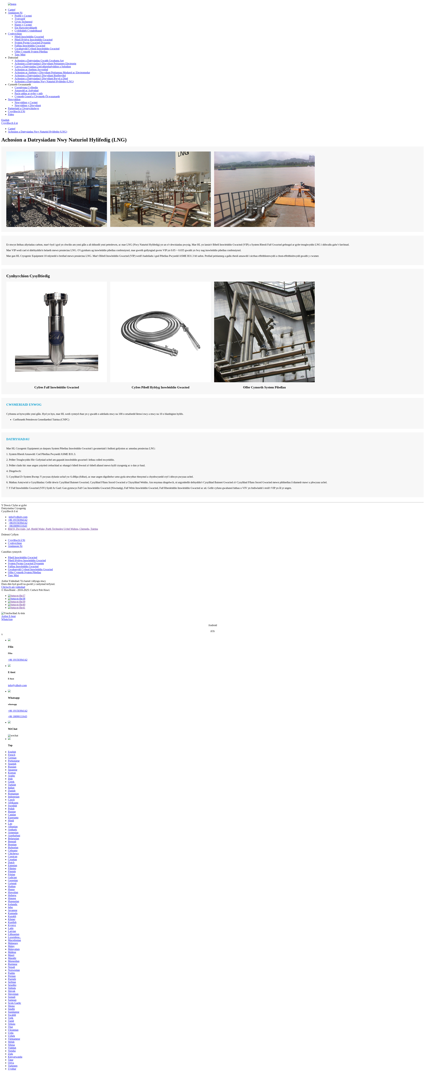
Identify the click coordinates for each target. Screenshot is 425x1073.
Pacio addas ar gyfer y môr (29, 93)
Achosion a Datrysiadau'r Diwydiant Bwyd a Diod (41, 78)
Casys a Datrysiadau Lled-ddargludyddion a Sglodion (43, 66)
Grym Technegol (23, 21)
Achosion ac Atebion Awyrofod (31, 69)
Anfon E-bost (8, 616)
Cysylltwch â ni (9, 123)
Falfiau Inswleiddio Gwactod (30, 45)
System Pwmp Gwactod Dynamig (32, 42)
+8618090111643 (18, 525)
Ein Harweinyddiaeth (26, 27)
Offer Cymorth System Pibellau (31, 51)
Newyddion (14, 99)
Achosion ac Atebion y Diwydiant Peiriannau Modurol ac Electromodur (52, 72)
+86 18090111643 (17, 716)
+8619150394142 (18, 522)
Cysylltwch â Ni (16, 111)
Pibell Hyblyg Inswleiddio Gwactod (33, 39)
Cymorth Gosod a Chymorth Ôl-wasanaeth (37, 96)
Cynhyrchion (15, 33)
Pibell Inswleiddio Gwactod (29, 36)
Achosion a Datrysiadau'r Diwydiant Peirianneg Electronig (45, 63)
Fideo (11, 114)
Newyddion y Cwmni (26, 102)
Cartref (11, 9)
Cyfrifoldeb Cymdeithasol (28, 30)
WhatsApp (7, 619)
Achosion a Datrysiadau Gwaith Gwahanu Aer (39, 60)
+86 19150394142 (17, 519)
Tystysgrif (20, 18)
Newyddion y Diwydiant (28, 105)
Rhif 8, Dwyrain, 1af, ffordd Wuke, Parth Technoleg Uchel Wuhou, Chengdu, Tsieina (53, 528)
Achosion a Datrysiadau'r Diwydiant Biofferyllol (40, 75)
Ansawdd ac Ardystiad (27, 90)
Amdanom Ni (15, 12)
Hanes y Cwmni (23, 24)
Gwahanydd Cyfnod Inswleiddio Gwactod (37, 48)
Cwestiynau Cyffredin (26, 87)
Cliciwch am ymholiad (13, 587)
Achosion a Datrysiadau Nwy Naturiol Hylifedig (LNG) (44, 81)
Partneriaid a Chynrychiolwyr (23, 108)
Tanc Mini (20, 54)
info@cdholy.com (18, 516)
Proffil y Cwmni (23, 15)
